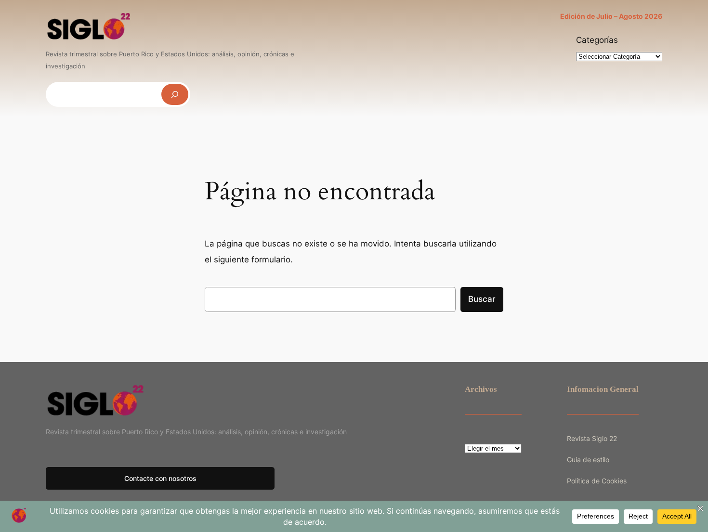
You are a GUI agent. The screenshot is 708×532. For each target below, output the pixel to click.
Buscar (482, 299)
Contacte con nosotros (160, 478)
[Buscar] (174, 94)
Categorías (597, 40)
